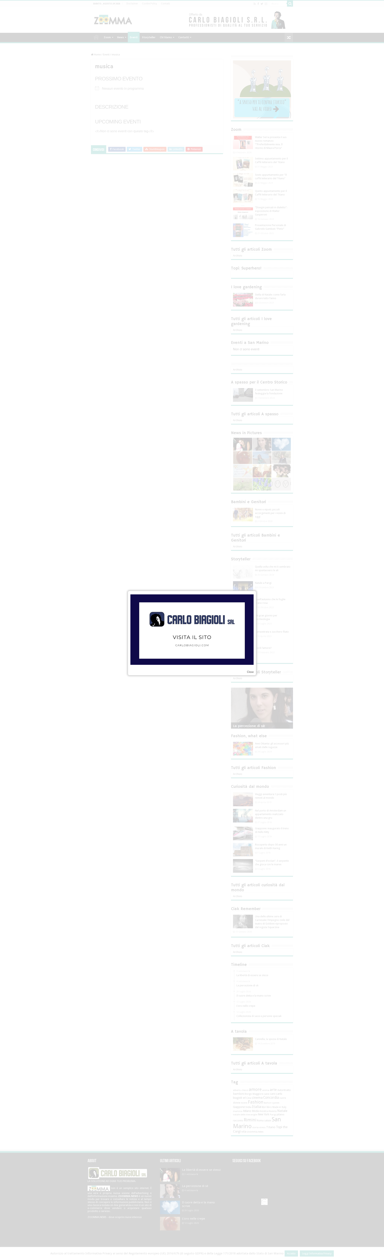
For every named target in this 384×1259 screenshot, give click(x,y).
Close (250, 671)
